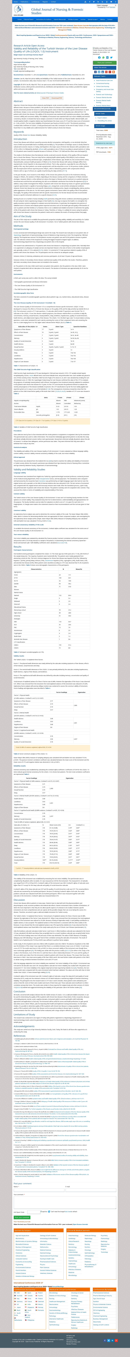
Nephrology (88, 1238)
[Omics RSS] (102, 2)
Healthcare (71, 1263)
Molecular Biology (90, 1235)
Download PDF (56, 98)
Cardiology (71, 1238)
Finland (40, 1298)
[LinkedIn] (112, 1340)
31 (70, 950)
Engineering (19, 1264)
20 (15, 311)
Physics (42, 1264)
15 (55, 195)
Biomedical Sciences (22, 1244)
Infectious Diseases (74, 1269)
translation (42, 481)
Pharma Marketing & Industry (102, 1295)
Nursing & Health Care (47, 1259)
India (29, 1304)
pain (49, 186)
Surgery (103, 1249)
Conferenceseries (61, 35)
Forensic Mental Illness (103, 105)
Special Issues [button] (92, 19)
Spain (29, 1293)
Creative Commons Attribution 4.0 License (49, 1339)
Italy (17, 1298)
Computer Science (21, 1259)
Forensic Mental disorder (104, 97)
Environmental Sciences (23, 1267)
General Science (21, 1273)
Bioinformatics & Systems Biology (26, 1241)
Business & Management (23, 1247)
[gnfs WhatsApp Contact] (116, 2)
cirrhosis (41, 149)
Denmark (41, 1301)
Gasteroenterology (74, 1255)
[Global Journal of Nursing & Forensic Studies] (18, 9)
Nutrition (87, 1247)
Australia (19, 1295)
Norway (40, 1307)
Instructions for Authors (43, 19)
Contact (53, 2)
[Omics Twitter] (94, 2)
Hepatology (17, 235)
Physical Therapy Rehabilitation (76, 1302)
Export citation (102, 118)
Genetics (71, 1258)
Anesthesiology (73, 1235)
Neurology (88, 1241)
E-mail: (67, 1186)
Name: (16, 1186)
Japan (18, 1307)
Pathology (88, 1259)
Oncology (88, 1250)
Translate (112, 7)
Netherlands (18, 1320)
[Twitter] (108, 1340)
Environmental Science (100, 1307)
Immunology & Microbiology (49, 1238)
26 (49, 521)
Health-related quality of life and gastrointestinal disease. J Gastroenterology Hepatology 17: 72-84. (57, 1059)
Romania (41, 1310)
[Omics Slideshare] (107, 2)
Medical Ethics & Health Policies (78, 1313)
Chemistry (19, 1253)
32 (47, 972)
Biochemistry (20, 1238)
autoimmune (49, 560)
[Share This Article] (99, 57)
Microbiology (72, 1275)
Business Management (100, 1319)
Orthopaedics (89, 1256)
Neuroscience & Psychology (49, 1256)
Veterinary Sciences (46, 1273)
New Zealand (27, 1316)
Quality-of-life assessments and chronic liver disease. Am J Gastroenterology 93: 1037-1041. (58, 1074)
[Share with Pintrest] (110, 72)
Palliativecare (75, 1317)
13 (65, 171)
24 (62, 391)
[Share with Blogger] (113, 72)
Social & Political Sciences (48, 1270)
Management (62, 30)
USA (18, 1293)
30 (32, 950)
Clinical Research (73, 1241)
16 (53, 201)
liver (29, 135)
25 (64, 391)
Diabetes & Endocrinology (73, 1251)
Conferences (35, 2)
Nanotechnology (45, 1253)
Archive (83, 19)
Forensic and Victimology (104, 94)
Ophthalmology (90, 1253)
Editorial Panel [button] (28, 19)
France (29, 1301)
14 (53, 195)
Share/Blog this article (105, 121)
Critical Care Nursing (102, 86)
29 (66, 543)
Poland (40, 1293)
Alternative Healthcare (56, 1319)
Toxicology (104, 1252)
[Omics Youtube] (111, 2)
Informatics (43, 1241)
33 (48, 972)
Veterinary (96, 1313)
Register (45, 2)
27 (64, 543)
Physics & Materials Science (102, 1304)
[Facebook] (104, 1340)
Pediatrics (88, 1261)
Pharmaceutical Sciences (48, 1261)
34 (21, 987)
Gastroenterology (55, 1310)
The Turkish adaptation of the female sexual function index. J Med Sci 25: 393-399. (51, 1109)
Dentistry (71, 1244)
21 (47, 389)
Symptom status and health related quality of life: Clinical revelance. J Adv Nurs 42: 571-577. (58, 1098)
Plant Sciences (44, 1267)
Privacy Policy (72, 1340)
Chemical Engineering (22, 1250)
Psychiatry (104, 1235)
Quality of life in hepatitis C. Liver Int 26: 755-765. (46, 1071)
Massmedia (97, 1322)
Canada (29, 1295)
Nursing (87, 1244)
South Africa (28, 1311)
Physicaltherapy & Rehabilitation (90, 1265)
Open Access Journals (81, 25)
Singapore (30, 1307)
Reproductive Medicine (105, 1245)
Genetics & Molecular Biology (25, 1276)
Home (16, 2)
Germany (19, 1301)
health (45, 199)
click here (68, 1211)
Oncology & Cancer (77, 1293)
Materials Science (45, 1244)
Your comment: (19, 1194)
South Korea (17, 1314)
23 (49, 389)
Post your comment (105, 63)
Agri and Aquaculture (22, 1235)
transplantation (44, 479)
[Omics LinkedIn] (98, 2)
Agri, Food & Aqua (99, 1298)
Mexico (40, 1304)
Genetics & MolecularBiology (58, 1313)
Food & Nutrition (21, 1270)
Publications (24, 2)
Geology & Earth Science (48, 1235)
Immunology (72, 1266)
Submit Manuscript (60, 19)
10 (63, 171)
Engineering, (100, 27)
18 (39, 250)
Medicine (71, 1272)
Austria (40, 1295)
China (29, 1298)
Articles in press (73, 19)
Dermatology (72, 1247)
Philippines (30, 1320)
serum (31, 375)
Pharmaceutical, (90, 27)
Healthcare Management (57, 1301)
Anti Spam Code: (19, 1212)
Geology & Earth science (101, 1325)
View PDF (45, 98)
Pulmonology (105, 1238)
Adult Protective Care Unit (104, 80)
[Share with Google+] (106, 72)
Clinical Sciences (21, 1256)
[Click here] (85, 2)
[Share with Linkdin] (102, 72)
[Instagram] (116, 1340)
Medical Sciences (45, 1250)
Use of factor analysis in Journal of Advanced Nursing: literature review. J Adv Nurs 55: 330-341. (60, 1106)
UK (17, 1304)
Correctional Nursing (102, 83)
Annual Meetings (58, 1286)
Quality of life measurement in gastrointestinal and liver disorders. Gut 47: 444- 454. (57, 1091)
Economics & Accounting (24, 1261)
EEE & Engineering (99, 1310)
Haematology (72, 1261)
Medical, (76, 27)
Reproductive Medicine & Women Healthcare (79, 1321)
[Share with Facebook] (95, 72)
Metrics (102, 19)
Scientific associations (63, 27)
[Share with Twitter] (99, 72)
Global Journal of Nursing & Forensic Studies (50, 93)
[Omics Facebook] (90, 2)
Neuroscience (53, 1304)
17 (36, 208)
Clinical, (81, 27)
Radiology (104, 1241)
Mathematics (44, 1247)
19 (41, 250)
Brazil (18, 1310)
